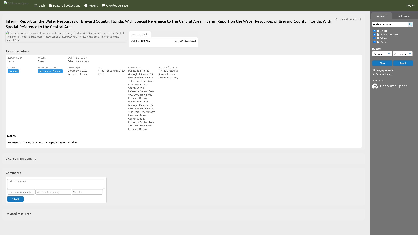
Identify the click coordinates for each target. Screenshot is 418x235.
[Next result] (360, 19)
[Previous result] (336, 19)
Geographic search (385, 70)
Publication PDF (388, 34)
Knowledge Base (116, 5)
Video (383, 38)
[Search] (410, 24)
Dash (41, 5)
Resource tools (140, 34)
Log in (411, 5)
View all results (348, 19)
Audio (383, 41)
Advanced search (384, 73)
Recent (93, 5)
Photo (383, 30)
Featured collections (66, 5)
